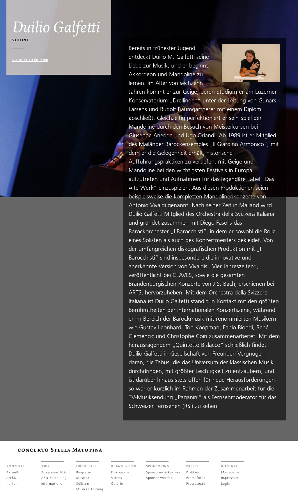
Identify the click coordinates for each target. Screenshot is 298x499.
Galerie (117, 484)
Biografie (83, 472)
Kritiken (192, 472)
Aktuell (12, 472)
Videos (116, 478)
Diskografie (120, 472)
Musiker (82, 478)
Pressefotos (195, 478)
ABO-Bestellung (54, 478)
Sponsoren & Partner (163, 472)
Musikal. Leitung (89, 489)
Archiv (11, 478)
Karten (12, 484)
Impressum (229, 478)
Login (225, 484)
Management (232, 472)
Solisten (82, 484)
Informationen (53, 484)
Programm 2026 (54, 472)
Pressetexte (195, 484)
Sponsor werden (159, 478)
